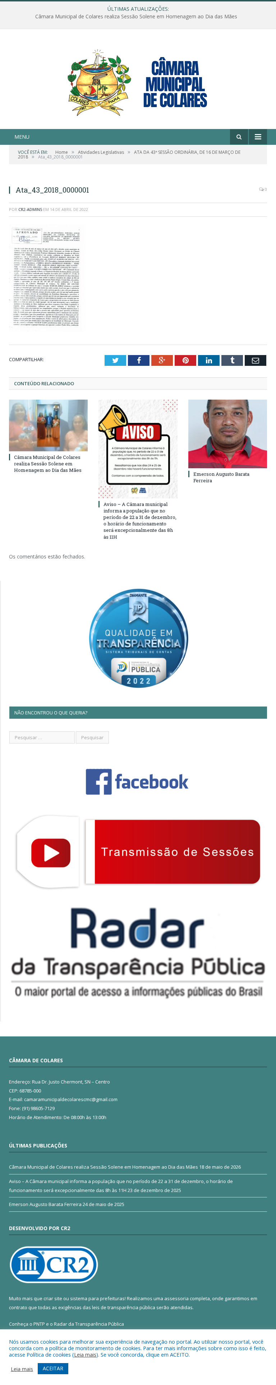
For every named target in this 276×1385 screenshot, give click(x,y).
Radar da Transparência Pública (89, 1324)
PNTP (39, 1324)
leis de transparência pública (123, 1307)
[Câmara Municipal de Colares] (138, 80)
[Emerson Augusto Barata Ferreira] (227, 434)
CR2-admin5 (30, 209)
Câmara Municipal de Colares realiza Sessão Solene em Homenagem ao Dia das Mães (48, 463)
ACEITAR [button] (53, 1368)
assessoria (176, 1298)
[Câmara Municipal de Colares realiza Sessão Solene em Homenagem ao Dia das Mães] (48, 425)
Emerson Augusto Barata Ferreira (45, 1204)
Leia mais (85, 1354)
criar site (52, 1298)
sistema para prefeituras (97, 1298)
